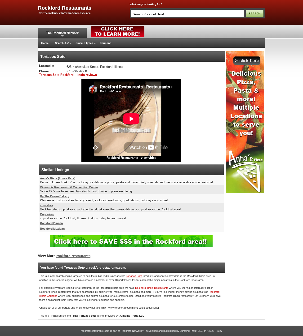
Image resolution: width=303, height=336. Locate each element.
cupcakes (46, 205)
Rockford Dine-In (51, 223)
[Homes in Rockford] (118, 27)
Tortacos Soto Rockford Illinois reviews (68, 75)
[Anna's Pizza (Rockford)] (245, 52)
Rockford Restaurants (122, 157)
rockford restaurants (64, 8)
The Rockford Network (62, 33)
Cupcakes (47, 214)
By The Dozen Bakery (54, 196)
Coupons (105, 43)
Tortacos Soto (134, 276)
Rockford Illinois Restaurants (151, 287)
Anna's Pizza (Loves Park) (57, 178)
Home (45, 43)
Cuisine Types (84, 43)
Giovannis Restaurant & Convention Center (69, 187)
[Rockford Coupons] (131, 237)
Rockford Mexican (52, 228)
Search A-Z (62, 43)
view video (148, 157)
